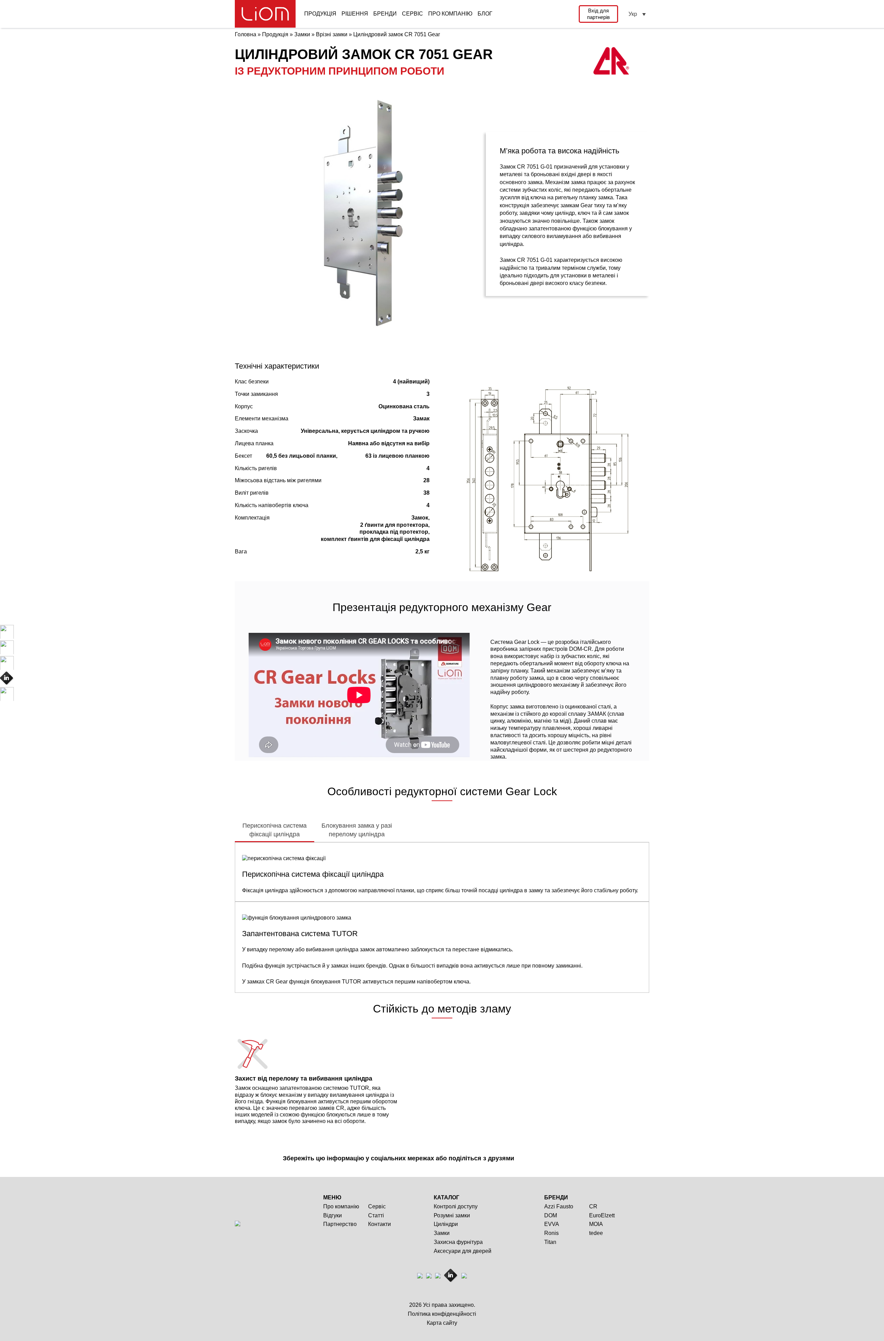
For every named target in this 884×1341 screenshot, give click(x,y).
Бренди (385, 14)
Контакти (379, 1224)
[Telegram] (548, 1159)
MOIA (596, 1224)
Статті (376, 1215)
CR (593, 1206)
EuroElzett (602, 1215)
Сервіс (412, 14)
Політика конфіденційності (442, 1314)
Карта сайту (442, 1323)
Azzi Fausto (558, 1206)
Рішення (355, 14)
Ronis (551, 1233)
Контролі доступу (456, 1206)
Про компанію (450, 14)
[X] (536, 1159)
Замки (442, 1233)
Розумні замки (452, 1215)
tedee (596, 1233)
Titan (550, 1242)
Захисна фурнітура (458, 1242)
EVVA (551, 1224)
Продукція (320, 14)
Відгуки (332, 1215)
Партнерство (340, 1224)
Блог (485, 14)
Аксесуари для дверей (462, 1251)
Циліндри (446, 1224)
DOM (550, 1215)
